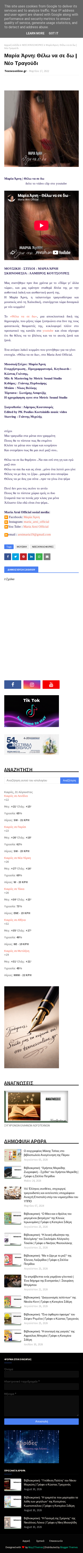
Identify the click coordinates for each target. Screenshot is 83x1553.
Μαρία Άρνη (32, 517)
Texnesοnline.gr (15, 71)
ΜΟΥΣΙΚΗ (22, 546)
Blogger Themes (69, 1547)
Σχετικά (40, 1540)
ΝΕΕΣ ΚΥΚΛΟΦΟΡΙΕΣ (32, 45)
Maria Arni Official (36, 526)
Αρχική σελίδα (11, 45)
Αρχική (26, 1540)
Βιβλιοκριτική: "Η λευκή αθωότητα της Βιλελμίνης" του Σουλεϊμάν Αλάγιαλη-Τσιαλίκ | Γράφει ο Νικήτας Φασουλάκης (48, 1239)
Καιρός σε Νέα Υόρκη (17, 858)
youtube (48, 330)
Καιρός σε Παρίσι (15, 827)
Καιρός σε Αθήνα (15, 920)
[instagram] (31, 684)
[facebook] (12, 684)
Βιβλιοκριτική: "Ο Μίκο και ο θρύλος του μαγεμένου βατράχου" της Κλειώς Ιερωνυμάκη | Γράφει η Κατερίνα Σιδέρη (48, 1218)
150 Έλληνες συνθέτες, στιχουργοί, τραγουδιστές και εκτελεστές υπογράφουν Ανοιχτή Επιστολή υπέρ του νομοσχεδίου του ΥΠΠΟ (51, 1195)
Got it (54, 33)
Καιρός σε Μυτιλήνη (16, 951)
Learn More (35, 33)
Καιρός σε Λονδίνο (16, 796)
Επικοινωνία (56, 1540)
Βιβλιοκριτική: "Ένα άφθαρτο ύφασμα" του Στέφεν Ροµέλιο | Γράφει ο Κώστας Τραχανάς (51, 1316)
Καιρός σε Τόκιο (14, 889)
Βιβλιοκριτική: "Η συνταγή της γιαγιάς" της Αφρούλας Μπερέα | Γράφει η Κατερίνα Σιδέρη (49, 1335)
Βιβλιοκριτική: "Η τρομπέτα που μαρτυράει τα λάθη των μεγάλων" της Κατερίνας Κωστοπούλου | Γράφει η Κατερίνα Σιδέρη (51, 1501)
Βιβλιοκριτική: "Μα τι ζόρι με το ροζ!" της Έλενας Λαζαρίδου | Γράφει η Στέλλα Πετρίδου (48, 1260)
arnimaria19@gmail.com (34, 534)
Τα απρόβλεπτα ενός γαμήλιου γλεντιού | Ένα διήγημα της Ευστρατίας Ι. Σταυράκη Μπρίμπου (49, 1281)
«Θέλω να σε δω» (23, 316)
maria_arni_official (36, 521)
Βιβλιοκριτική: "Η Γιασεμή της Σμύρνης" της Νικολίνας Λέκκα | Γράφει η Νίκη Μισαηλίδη (50, 1520)
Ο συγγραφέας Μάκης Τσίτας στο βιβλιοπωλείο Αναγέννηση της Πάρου (46, 1153)
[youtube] (51, 684)
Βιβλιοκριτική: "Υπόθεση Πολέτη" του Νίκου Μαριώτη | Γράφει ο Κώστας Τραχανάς (50, 1482)
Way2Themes (35, 1547)
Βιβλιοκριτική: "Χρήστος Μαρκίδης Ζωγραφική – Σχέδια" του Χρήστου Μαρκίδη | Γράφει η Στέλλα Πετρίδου (51, 1172)
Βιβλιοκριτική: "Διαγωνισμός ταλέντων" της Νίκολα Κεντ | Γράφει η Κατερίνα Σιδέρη (50, 1299)
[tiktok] (70, 684)
